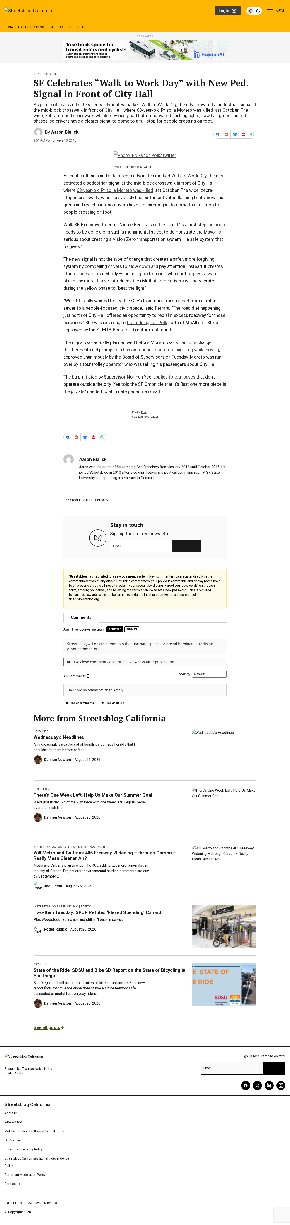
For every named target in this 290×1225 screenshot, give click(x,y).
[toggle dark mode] (254, 11)
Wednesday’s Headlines (59, 737)
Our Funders (13, 1140)
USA (80, 27)
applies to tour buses (174, 377)
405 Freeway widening (93, 847)
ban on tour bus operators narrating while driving (171, 349)
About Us (11, 1113)
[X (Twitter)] (257, 1085)
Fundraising (42, 789)
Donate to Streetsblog (24, 27)
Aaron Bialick (65, 132)
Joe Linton (53, 886)
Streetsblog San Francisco (57, 906)
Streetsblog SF (45, 74)
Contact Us (12, 1184)
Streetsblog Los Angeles (56, 847)
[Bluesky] (269, 1085)
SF (70, 27)
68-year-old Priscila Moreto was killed (115, 190)
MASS (47, 1203)
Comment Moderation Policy (25, 1175)
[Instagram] (280, 1085)
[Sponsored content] (145, 50)
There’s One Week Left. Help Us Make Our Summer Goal (93, 795)
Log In (224, 11)
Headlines (41, 731)
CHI (57, 1203)
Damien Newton (57, 759)
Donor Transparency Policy (24, 1149)
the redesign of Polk (147, 322)
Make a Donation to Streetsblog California (34, 1131)
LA (51, 27)
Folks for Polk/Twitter (137, 167)
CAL (7, 1203)
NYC (38, 1203)
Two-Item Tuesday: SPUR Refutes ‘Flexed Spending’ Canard (98, 912)
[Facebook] (245, 1085)
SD (61, 27)
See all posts (47, 1027)
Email (117, 546)
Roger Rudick (55, 929)
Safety (86, 906)
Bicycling (41, 964)
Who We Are (13, 1122)
